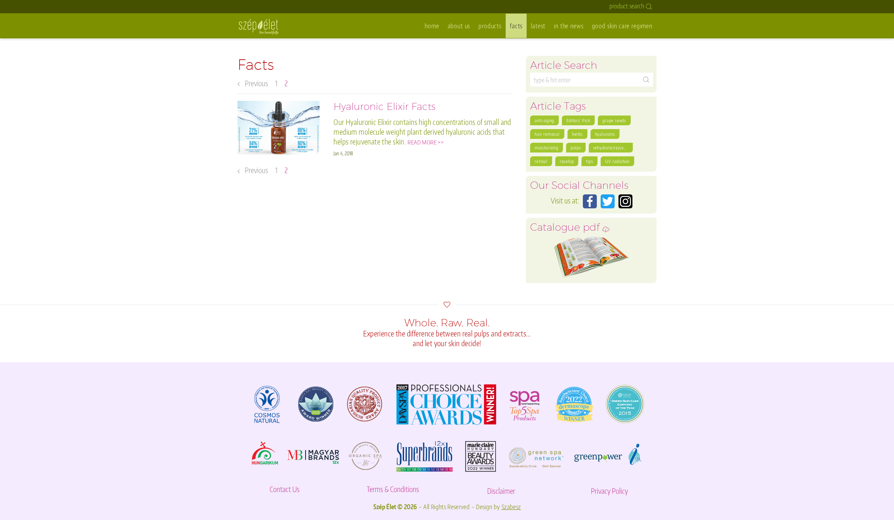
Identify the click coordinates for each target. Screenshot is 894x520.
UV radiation (617, 161)
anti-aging (544, 120)
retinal (541, 161)
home (432, 26)
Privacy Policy (609, 491)
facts (516, 26)
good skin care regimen (622, 26)
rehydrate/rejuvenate (613, 147)
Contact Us (285, 489)
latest (538, 26)
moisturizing (546, 147)
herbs (577, 134)
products (489, 26)
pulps (576, 147)
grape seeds (614, 120)
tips (589, 161)
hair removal (547, 134)
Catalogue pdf (566, 229)
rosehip (567, 161)
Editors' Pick (578, 120)
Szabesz (511, 507)
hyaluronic (605, 134)
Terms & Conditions (393, 489)
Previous (255, 83)
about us (459, 26)
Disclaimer (501, 491)
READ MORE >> (426, 142)
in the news (568, 26)
